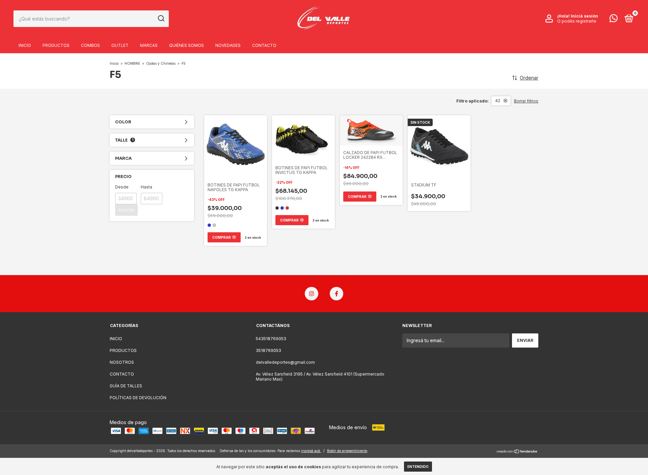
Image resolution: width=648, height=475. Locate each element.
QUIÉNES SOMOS (186, 45)
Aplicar (126, 210)
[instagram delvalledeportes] (311, 293)
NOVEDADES (228, 45)
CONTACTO (264, 45)
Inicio (114, 63)
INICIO (25, 45)
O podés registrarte (576, 21)
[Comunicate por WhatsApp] (613, 20)
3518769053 (268, 350)
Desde (122, 186)
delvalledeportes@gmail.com (285, 362)
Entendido (418, 467)
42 (497, 100)
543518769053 (271, 338)
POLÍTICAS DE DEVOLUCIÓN (138, 397)
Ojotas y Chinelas (161, 63)
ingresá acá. (311, 451)
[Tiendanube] (517, 451)
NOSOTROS (122, 362)
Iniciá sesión (584, 16)
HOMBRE (133, 63)
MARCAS (149, 45)
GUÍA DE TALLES (126, 385)
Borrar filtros (526, 100)
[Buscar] (160, 18)
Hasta (146, 186)
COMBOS (90, 45)
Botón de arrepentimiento (347, 451)
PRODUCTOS (56, 45)
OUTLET (120, 45)
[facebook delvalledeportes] (336, 293)
